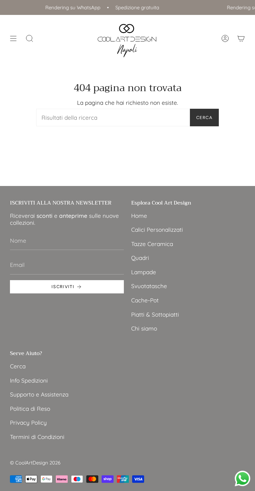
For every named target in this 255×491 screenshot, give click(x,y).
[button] (30, 38)
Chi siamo (144, 328)
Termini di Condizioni (37, 436)
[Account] (225, 38)
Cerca (204, 117)
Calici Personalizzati (157, 229)
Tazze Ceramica (152, 243)
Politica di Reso (30, 408)
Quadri (140, 257)
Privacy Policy (28, 422)
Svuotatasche (149, 285)
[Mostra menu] (13, 38)
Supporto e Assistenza (39, 394)
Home (139, 215)
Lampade (143, 272)
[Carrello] (241, 38)
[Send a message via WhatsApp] (242, 478)
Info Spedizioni (29, 380)
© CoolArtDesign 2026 (35, 463)
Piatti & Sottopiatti (155, 314)
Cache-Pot (145, 300)
